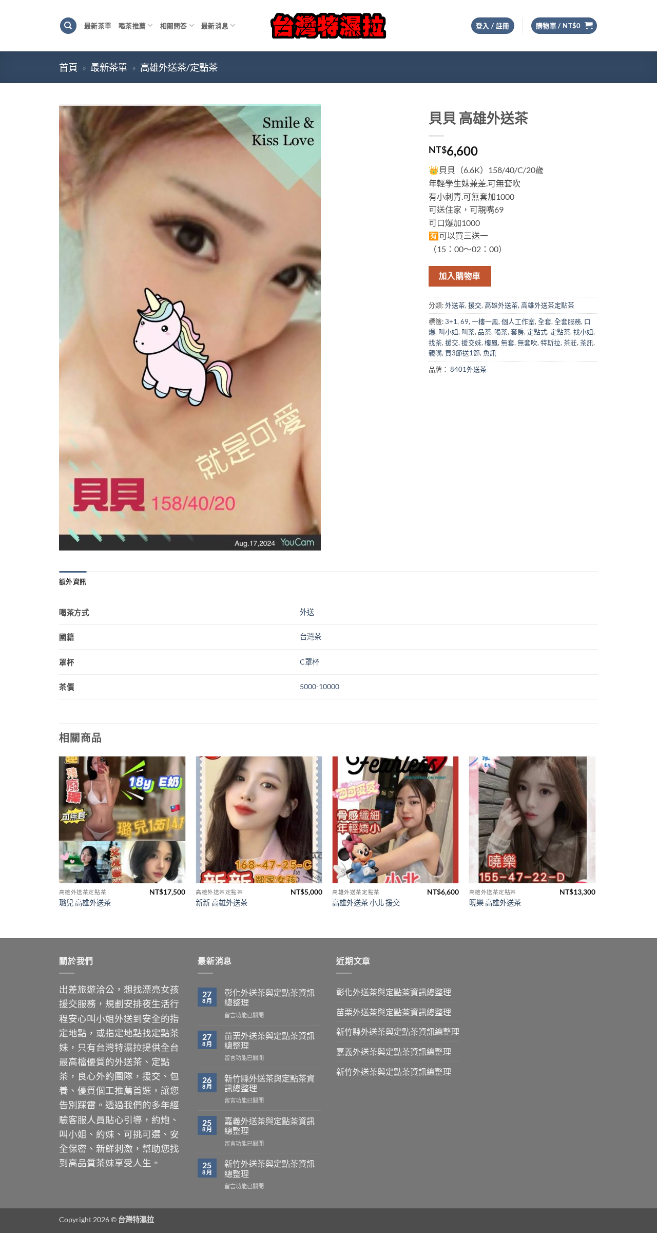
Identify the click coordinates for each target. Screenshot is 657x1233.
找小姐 (583, 332)
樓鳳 (491, 342)
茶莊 (570, 342)
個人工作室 (518, 321)
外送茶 (455, 305)
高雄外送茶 (501, 305)
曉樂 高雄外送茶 (495, 902)
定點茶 (560, 332)
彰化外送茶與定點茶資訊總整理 (269, 997)
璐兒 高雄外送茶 (85, 902)
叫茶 (468, 332)
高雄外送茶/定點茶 (179, 67)
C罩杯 (309, 661)
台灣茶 (310, 636)
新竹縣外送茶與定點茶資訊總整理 (269, 1083)
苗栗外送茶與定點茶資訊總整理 (269, 1040)
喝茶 (501, 332)
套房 (517, 332)
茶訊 (586, 342)
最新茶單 (97, 26)
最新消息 (214, 26)
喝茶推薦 (132, 26)
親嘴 (435, 353)
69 (464, 321)
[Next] (595, 846)
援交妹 (471, 342)
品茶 (484, 332)
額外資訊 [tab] (72, 581)
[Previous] (59, 846)
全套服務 (567, 321)
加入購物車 (460, 275)
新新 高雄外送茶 (221, 902)
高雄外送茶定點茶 (547, 305)
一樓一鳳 (485, 321)
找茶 (435, 342)
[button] (564, 25)
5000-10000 (319, 686)
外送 (307, 612)
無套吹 (527, 342)
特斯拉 (550, 342)
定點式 (537, 332)
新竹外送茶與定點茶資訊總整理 (269, 1168)
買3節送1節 (462, 353)
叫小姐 (448, 332)
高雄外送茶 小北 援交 (366, 902)
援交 (474, 305)
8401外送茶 (468, 369)
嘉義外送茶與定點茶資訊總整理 (269, 1125)
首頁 (68, 67)
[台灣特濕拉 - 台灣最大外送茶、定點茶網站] (328, 25)
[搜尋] (68, 25)
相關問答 (173, 26)
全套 (544, 321)
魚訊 (489, 353)
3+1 (451, 321)
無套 (507, 342)
